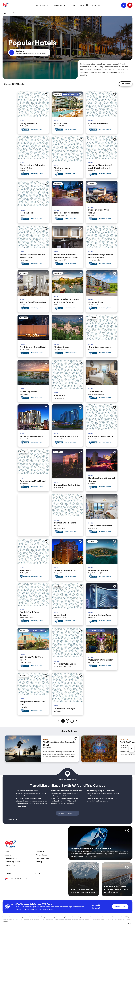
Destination (20, 51)
